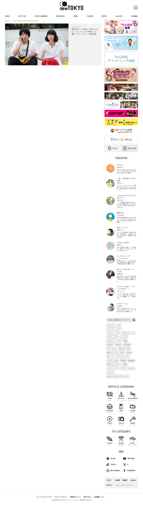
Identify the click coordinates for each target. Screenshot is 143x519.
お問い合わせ (87, 497)
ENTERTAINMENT (41, 16)
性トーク (110, 356)
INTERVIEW (60, 16)
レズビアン (111, 325)
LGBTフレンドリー (113, 364)
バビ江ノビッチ (112, 368)
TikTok (113, 464)
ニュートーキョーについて (123, 485)
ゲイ (119, 325)
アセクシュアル (112, 337)
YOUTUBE (130, 458)
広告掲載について (99, 497)
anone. (129, 352)
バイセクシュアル (113, 333)
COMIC (75, 16)
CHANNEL (134, 16)
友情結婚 (131, 360)
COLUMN (89, 16)
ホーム (7, 21)
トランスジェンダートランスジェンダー (26, 21)
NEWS (7, 16)
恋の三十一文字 (124, 349)
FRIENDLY (121, 444)
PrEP (125, 364)
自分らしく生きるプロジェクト (117, 376)
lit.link (112, 458)
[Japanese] (117, 480)
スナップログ (111, 349)
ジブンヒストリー (122, 356)
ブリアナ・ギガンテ (127, 368)
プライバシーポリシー (60, 497)
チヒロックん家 (112, 360)
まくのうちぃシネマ (114, 341)
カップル (124, 337)
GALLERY (119, 16)
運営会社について (75, 497)
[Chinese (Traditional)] (125, 480)
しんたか (110, 372)
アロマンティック (128, 333)
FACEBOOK (131, 471)
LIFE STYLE (22, 16)
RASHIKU (109, 444)
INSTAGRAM (114, 471)
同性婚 (123, 360)
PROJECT (132, 444)
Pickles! (110, 345)
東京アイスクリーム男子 (115, 352)
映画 (125, 341)
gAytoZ (118, 345)
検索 (134, 320)
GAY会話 (127, 345)
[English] (133, 480)
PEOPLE (104, 16)
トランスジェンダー (114, 329)
